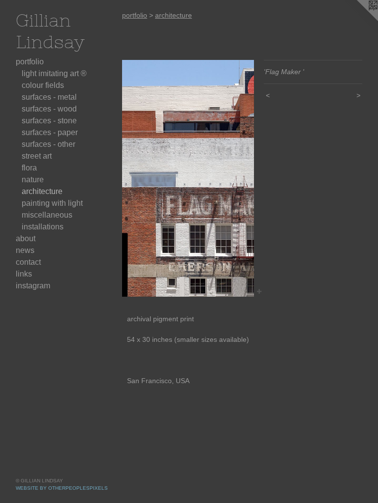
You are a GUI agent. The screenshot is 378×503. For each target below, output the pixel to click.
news (25, 250)
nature (33, 179)
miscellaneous (47, 215)
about (25, 238)
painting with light (52, 203)
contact (28, 262)
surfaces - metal (49, 97)
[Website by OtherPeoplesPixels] (358, 19)
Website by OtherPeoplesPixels (62, 488)
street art (37, 156)
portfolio (30, 61)
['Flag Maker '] (188, 178)
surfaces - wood (49, 109)
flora (29, 168)
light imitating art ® (54, 73)
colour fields (43, 85)
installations (42, 227)
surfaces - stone (49, 120)
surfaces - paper (50, 132)
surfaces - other (48, 144)
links (24, 274)
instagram (33, 285)
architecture (42, 191)
